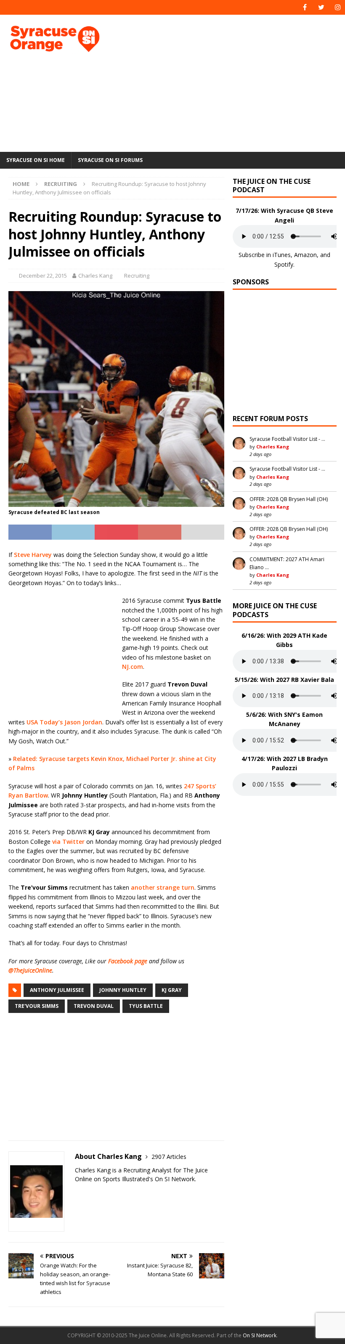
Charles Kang (95, 275)
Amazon (305, 255)
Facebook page (127, 961)
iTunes (282, 255)
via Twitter (68, 842)
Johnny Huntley (122, 990)
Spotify (283, 264)
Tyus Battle (146, 1006)
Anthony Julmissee (57, 990)
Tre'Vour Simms (36, 1006)
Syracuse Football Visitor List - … (287, 439)
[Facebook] (304, 7)
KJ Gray (172, 990)
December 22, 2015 (43, 275)
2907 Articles (168, 1157)
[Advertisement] (235, 82)
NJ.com (132, 667)
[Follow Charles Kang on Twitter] (78, 1194)
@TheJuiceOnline (30, 970)
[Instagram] (337, 7)
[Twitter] (321, 7)
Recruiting (136, 275)
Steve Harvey (33, 555)
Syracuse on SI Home (35, 160)
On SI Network (259, 1335)
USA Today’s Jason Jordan (64, 722)
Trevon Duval (94, 1006)
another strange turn (162, 887)
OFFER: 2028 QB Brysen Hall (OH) (288, 499)
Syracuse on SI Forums (110, 160)
